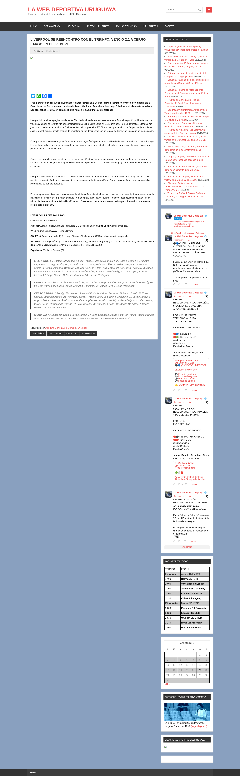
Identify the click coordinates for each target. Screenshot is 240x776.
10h (189, 296)
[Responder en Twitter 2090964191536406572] (175, 484)
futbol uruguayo (98, 26)
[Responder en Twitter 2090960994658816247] (175, 541)
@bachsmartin (178, 240)
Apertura (49, 328)
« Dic (167, 684)
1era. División (38, 333)
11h (189, 240)
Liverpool (82, 328)
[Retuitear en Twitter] (172, 233)
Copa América (52, 26)
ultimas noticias (88, 333)
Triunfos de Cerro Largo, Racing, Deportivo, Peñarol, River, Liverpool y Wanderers (182, 103)
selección (73, 26)
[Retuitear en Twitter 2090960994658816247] (180, 541)
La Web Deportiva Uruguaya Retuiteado (189, 233)
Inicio (33, 26)
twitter (33, 773)
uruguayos (150, 26)
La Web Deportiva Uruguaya (188, 236)
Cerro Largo (61, 328)
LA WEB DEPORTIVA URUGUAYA (72, 9)
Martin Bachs (52, 51)
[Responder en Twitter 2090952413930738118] (175, 284)
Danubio (72, 328)
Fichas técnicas (126, 26)
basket (169, 26)
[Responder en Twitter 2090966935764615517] (175, 390)
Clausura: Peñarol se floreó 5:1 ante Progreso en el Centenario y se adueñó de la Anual (186, 93)
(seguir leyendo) (199, 726)
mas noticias (71, 333)
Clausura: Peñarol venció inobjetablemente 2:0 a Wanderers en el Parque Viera (184, 186)
